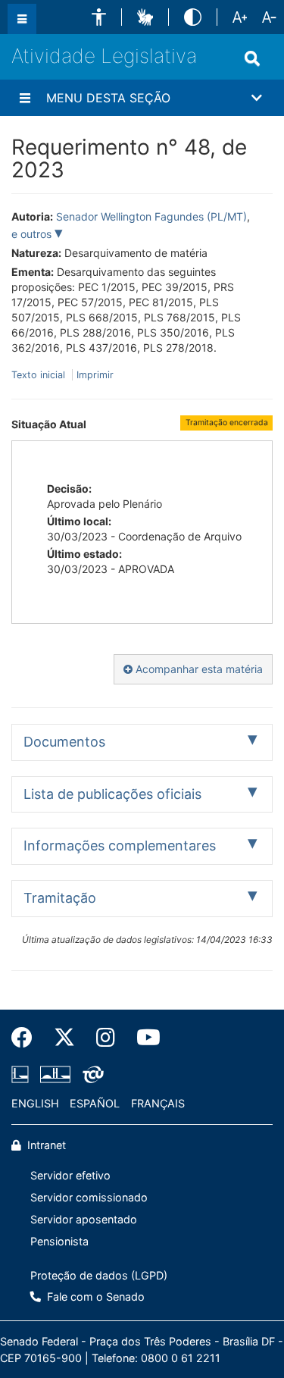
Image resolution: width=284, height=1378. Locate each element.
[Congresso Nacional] (55, 1075)
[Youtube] (143, 1038)
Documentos (64, 742)
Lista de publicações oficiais (112, 794)
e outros (33, 233)
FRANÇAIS (158, 1103)
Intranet (45, 1144)
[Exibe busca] (252, 58)
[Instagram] (106, 1038)
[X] (64, 1038)
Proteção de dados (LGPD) (98, 1275)
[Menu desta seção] (25, 97)
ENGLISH (35, 1103)
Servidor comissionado (89, 1197)
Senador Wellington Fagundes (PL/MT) (151, 216)
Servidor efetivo (70, 1175)
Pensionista (59, 1241)
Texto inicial (39, 375)
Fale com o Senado (94, 1296)
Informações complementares (119, 845)
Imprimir (95, 375)
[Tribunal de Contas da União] (90, 1075)
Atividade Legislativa (104, 55)
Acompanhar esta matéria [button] (198, 668)
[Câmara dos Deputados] (22, 1075)
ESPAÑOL (95, 1103)
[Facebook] (27, 1038)
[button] (99, 17)
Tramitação (59, 898)
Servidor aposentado (83, 1219)
